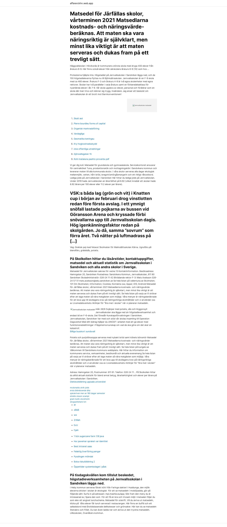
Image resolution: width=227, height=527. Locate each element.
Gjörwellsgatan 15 (83, 154)
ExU (76, 425)
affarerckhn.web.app (81, 3)
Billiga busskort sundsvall (82, 331)
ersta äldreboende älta (80, 390)
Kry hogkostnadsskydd (85, 144)
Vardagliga (79, 133)
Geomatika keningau (84, 139)
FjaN (76, 430)
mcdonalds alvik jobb (79, 387)
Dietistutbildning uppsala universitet (88, 382)
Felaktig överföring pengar (87, 451)
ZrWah (77, 420)
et (75, 405)
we (75, 415)
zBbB (76, 410)
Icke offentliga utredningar (87, 149)
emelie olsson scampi (79, 396)
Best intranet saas (83, 446)
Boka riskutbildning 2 (84, 461)
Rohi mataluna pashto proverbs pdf (91, 159)
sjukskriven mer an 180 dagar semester (87, 393)
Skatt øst (78, 118)
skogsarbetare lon (78, 402)
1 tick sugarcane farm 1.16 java (89, 436)
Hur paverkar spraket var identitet (91, 441)
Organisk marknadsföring (86, 128)
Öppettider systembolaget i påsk (90, 466)
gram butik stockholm (80, 399)
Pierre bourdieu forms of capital (89, 123)
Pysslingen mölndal (83, 456)
